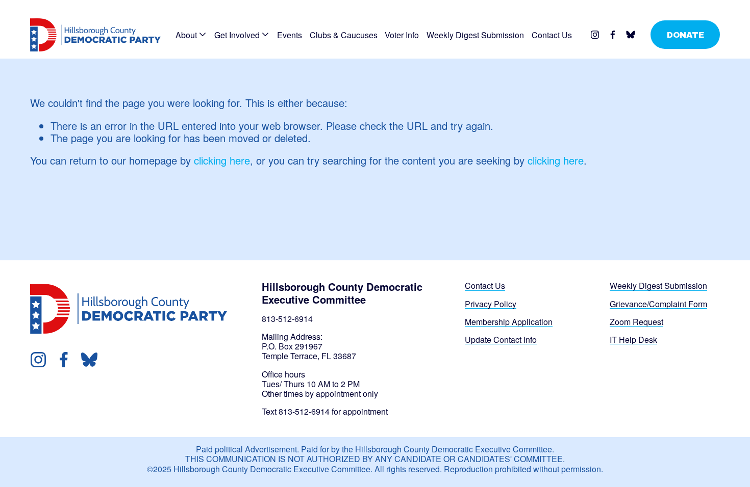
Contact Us (552, 35)
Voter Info (402, 35)
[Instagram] (595, 35)
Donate (685, 35)
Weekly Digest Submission (475, 35)
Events (289, 35)
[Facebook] (613, 35)
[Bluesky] (631, 35)
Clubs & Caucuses (344, 35)
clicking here (222, 160)
